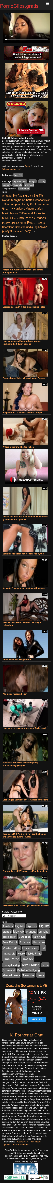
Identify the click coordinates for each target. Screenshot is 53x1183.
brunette (27, 200)
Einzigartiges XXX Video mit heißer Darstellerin (25, 871)
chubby (42, 181)
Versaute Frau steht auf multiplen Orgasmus (24, 588)
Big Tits (38, 195)
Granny (7, 208)
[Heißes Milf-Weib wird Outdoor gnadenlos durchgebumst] (26, 253)
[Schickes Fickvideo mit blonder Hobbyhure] (26, 537)
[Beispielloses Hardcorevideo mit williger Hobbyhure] (26, 606)
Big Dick (28, 195)
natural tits (30, 213)
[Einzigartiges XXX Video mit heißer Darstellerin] (26, 854)
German (6, 184)
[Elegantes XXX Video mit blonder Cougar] (26, 396)
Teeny (27, 231)
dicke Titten (9, 936)
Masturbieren (10, 213)
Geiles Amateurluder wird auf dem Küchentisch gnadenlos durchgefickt (25, 518)
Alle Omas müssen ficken (15, 693)
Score (41, 223)
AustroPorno (23, 188)
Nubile (41, 213)
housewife (17, 184)
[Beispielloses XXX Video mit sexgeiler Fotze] (26, 290)
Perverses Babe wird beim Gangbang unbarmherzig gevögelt (20, 764)
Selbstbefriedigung (26, 227)
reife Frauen (28, 222)
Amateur (7, 195)
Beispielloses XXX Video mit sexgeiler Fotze (24, 306)
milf (21, 212)
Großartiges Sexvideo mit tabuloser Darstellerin (25, 799)
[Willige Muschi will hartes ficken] (26, 430)
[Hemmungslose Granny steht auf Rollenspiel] (26, 711)
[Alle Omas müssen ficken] (26, 677)
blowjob (32, 181)
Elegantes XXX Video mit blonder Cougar (22, 412)
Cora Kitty (18, 175)
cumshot (38, 200)
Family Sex (28, 204)
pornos (7, 1144)
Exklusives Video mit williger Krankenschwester (26, 905)
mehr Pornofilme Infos (12, 160)
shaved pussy (11, 975)
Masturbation (34, 208)
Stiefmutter (16, 231)
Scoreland (8, 227)
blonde (6, 200)
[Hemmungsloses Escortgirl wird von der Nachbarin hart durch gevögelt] (26, 324)
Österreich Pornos (21, 1144)
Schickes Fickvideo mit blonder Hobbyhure (23, 553)
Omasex (40, 217)
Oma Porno (25, 217)
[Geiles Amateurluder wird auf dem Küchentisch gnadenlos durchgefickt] (26, 500)
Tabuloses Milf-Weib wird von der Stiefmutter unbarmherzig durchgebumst (24, 835)
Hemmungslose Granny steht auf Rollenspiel (24, 728)
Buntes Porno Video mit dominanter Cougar (24, 378)
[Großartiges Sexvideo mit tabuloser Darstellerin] (26, 783)
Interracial (29, 184)
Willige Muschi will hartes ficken (18, 446)
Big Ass (17, 195)
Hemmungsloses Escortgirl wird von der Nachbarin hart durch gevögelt (22, 342)
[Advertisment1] (26, 80)
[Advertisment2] (26, 118)
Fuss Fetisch (42, 204)
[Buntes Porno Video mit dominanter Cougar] (26, 361)
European (15, 204)
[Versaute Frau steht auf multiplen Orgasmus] (26, 571)
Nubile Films (9, 218)
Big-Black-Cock (19, 181)
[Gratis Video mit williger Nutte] (26, 643)
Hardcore (19, 208)
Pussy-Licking (10, 223)
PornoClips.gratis (19, 5)
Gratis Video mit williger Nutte (17, 659)
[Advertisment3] (26, 466)
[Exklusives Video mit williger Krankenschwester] (26, 889)
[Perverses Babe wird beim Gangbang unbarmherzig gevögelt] (26, 746)
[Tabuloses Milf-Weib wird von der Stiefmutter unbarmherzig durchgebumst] (26, 817)
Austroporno (22, 1141)
